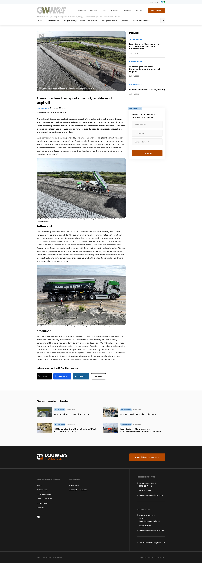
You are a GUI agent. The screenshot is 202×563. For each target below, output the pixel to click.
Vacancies (139, 10)
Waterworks (53, 21)
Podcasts (93, 10)
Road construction (88, 21)
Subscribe (147, 153)
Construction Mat (140, 21)
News (39, 21)
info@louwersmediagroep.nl (151, 495)
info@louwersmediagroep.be (151, 530)
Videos (103, 10)
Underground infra (109, 21)
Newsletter (127, 10)
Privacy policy (160, 557)
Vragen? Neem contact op (146, 457)
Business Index (156, 10)
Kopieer (98, 376)
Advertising (115, 10)
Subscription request (78, 490)
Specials (124, 21)
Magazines (82, 10)
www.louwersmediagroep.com (152, 543)
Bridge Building (70, 21)
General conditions (146, 557)
